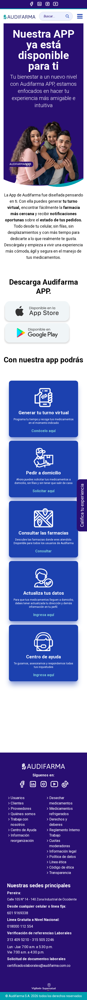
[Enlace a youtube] (55, 4)
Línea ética (57, 862)
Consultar (43, 551)
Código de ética (61, 867)
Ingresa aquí (43, 615)
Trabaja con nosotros (19, 822)
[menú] (79, 16)
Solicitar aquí (43, 491)
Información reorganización (22, 838)
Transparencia (60, 873)
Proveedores (21, 808)
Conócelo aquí (43, 431)
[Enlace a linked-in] (39, 4)
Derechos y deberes (58, 822)
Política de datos (62, 857)
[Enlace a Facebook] (31, 4)
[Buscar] (67, 16)
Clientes (17, 803)
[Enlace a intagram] (47, 4)
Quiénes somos (23, 814)
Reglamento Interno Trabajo (64, 832)
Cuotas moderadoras (59, 843)
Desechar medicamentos (60, 800)
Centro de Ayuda (23, 830)
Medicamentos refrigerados (61, 811)
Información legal (62, 851)
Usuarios (18, 798)
